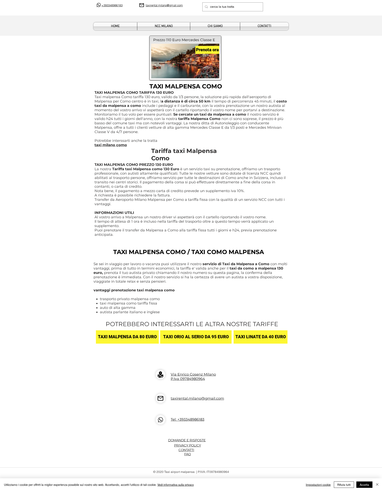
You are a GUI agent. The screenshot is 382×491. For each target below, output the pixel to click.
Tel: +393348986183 (187, 419)
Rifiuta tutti (344, 485)
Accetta (364, 485)
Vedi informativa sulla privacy (175, 485)
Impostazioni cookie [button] (318, 485)
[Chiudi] (377, 484)
